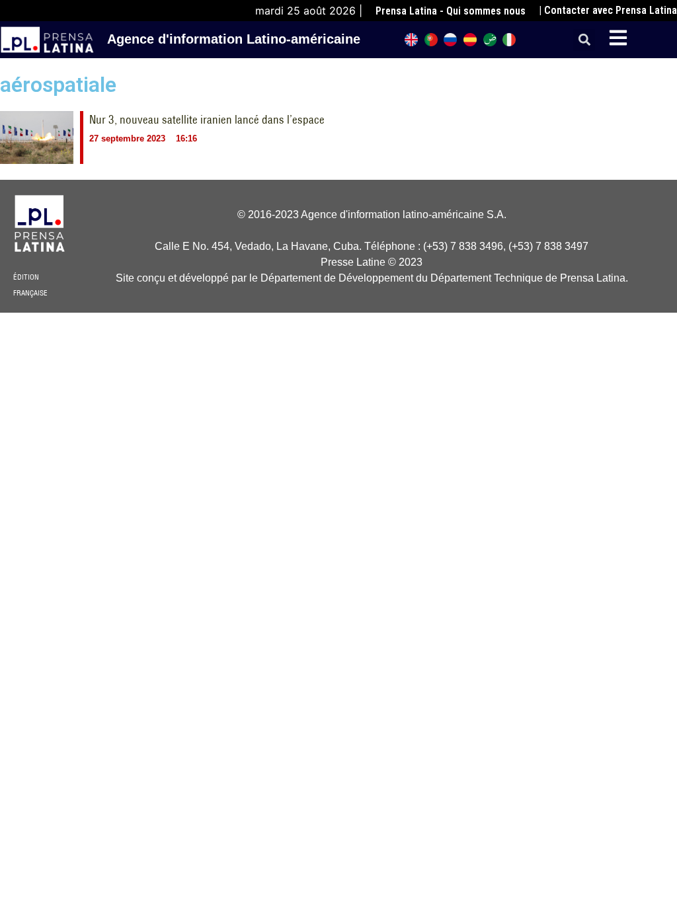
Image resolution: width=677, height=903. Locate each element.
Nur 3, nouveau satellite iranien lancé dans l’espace (207, 119)
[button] (584, 40)
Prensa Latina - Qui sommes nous (451, 11)
